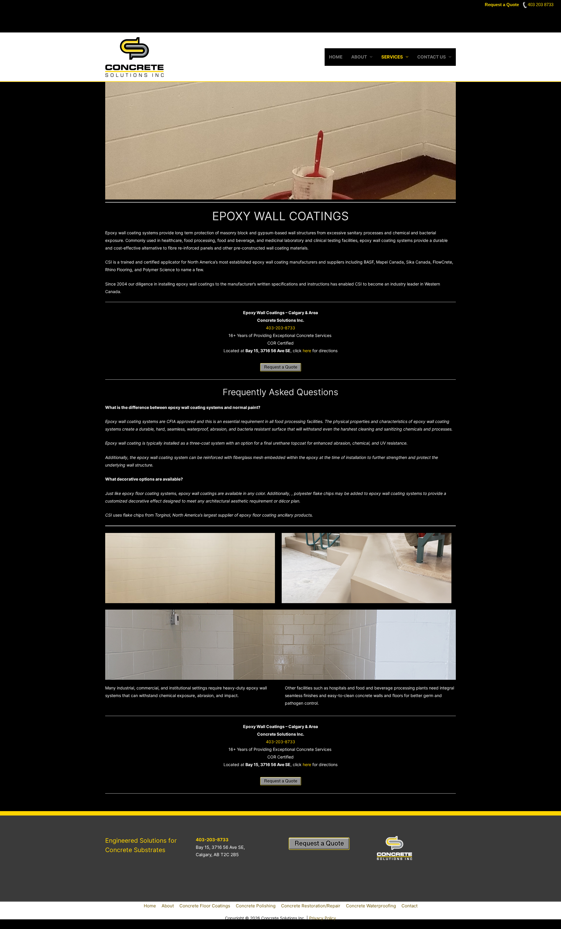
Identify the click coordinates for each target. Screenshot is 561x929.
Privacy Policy (322, 918)
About (359, 57)
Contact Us (431, 57)
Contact (409, 906)
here (307, 350)
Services (392, 57)
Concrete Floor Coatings (204, 906)
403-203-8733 (280, 327)
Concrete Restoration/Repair (310, 906)
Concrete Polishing (256, 906)
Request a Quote (502, 4)
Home (335, 57)
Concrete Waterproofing (371, 906)
